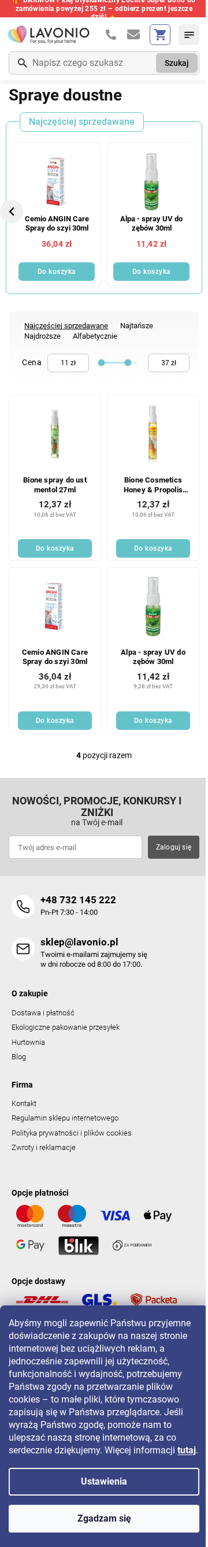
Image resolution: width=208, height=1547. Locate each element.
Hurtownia (28, 1042)
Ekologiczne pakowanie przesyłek (66, 1027)
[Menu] (189, 34)
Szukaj (177, 63)
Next (196, 211)
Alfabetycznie (95, 336)
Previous (13, 211)
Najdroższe (42, 336)
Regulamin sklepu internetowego (65, 1118)
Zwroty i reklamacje (44, 1147)
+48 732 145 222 (78, 900)
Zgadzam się (104, 1518)
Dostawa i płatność (43, 1012)
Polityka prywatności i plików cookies (72, 1133)
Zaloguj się (173, 847)
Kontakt (24, 1103)
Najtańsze (136, 325)
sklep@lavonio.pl (79, 942)
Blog (19, 1056)
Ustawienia (104, 1481)
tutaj (186, 1450)
